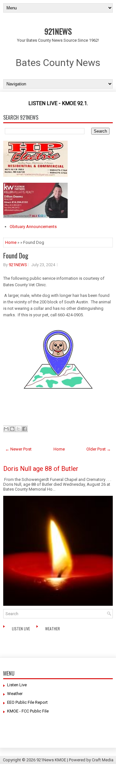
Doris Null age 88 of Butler (40, 469)
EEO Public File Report (27, 702)
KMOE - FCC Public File (28, 711)
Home (10, 242)
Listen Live (21, 628)
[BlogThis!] (12, 429)
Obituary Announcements (33, 226)
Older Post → (98, 449)
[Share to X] (18, 429)
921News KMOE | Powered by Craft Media (74, 759)
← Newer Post (18, 449)
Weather (53, 628)
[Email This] (6, 429)
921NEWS (58, 31)
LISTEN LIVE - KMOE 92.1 (57, 103)
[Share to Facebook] (24, 429)
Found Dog (15, 255)
